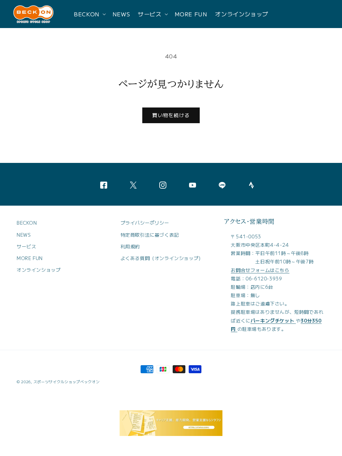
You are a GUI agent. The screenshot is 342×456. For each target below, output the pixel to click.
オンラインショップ (38, 269)
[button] (89, 14)
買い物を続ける (171, 115)
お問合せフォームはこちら (260, 270)
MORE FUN (30, 258)
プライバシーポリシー (145, 222)
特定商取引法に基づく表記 (150, 234)
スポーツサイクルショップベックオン (66, 381)
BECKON (27, 222)
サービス (26, 246)
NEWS (24, 234)
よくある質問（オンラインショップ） (162, 258)
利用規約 (130, 246)
